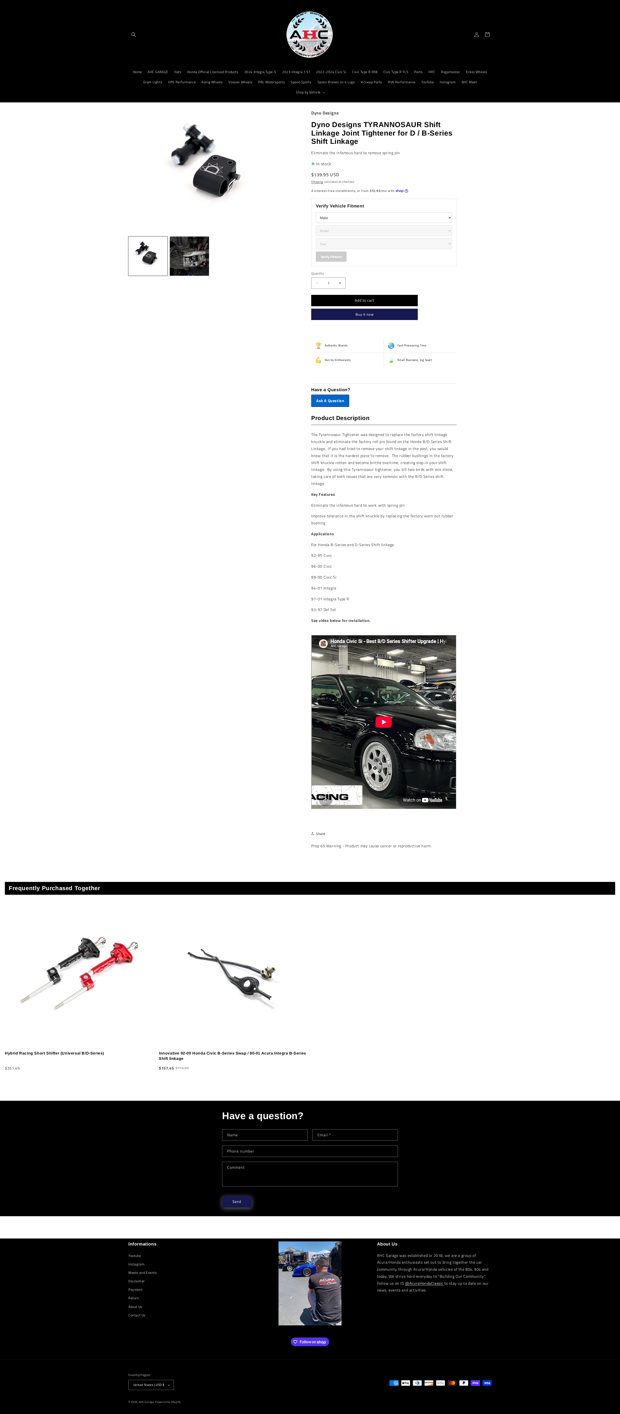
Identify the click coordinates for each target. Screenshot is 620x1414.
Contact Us (137, 1315)
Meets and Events (142, 1272)
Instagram (136, 1264)
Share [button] (320, 833)
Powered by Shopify (168, 1402)
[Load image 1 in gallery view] (147, 256)
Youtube (134, 1255)
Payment (135, 1289)
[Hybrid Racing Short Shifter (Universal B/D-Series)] (79, 974)
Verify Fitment (331, 256)
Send (236, 1201)
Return (133, 1297)
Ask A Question (330, 401)
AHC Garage (146, 1402)
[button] (133, 34)
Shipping (317, 181)
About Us (135, 1306)
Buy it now (365, 314)
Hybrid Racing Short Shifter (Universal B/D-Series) (54, 1053)
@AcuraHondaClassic (424, 1283)
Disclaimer (136, 1281)
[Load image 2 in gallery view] (189, 256)
